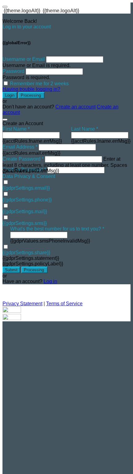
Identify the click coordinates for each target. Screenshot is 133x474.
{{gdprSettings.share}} (26, 252)
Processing (31, 95)
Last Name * (84, 129)
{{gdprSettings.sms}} (24, 223)
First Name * (16, 129)
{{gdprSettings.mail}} (24, 211)
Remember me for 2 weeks (39, 83)
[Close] (4, 120)
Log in (50, 281)
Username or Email (23, 59)
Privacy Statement (22, 303)
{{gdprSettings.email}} (26, 188)
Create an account (75, 106)
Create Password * (23, 159)
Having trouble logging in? (31, 89)
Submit (11, 270)
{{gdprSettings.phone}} (27, 199)
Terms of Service (64, 303)
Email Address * (19, 147)
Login (10, 95)
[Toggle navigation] (4, 7)
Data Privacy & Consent (28, 176)
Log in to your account (26, 26)
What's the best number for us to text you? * (57, 228)
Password (13, 71)
